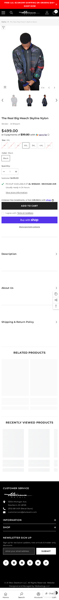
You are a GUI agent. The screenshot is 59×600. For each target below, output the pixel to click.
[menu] (3, 12)
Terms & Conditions (25, 213)
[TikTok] (22, 563)
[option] (29, 4)
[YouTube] (38, 563)
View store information (16, 192)
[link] (15, 403)
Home (4, 22)
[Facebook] (6, 563)
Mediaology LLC (42, 586)
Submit (46, 551)
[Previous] (49, 87)
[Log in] (47, 12)
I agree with (10, 213)
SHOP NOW (30, 6)
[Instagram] (14, 563)
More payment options (29, 227)
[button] (29, 134)
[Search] (11, 12)
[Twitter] (46, 563)
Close (56, 4)
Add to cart (29, 205)
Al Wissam (15, 124)
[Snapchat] (30, 563)
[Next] (54, 87)
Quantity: (6, 166)
